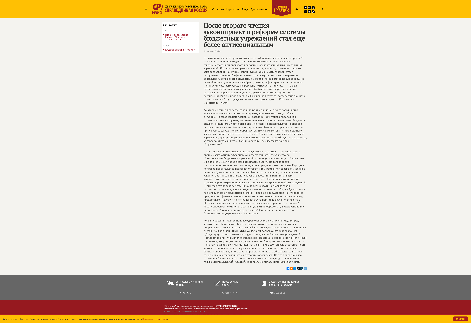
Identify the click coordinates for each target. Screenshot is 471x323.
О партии (218, 9)
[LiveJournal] (301, 268)
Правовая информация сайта (154, 319)
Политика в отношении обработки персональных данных (185, 311)
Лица (245, 9)
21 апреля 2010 (212, 51)
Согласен (460, 319)
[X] (298, 268)
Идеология (232, 9)
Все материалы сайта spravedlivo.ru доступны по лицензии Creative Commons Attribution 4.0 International (203, 314)
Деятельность (259, 9)
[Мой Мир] (294, 268)
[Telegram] (305, 268)
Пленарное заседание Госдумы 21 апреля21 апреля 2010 (176, 37)
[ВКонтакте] (288, 268)
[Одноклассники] (291, 268)
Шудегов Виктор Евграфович (180, 49)
